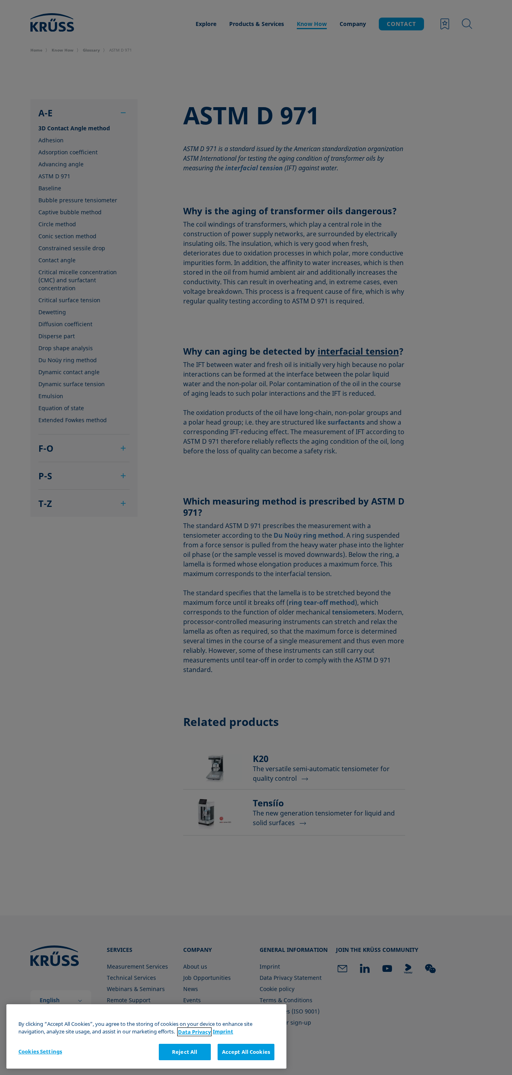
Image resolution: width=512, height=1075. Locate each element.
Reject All (184, 1051)
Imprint (223, 1031)
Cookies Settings (40, 1051)
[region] (146, 1036)
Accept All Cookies (246, 1051)
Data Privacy (194, 1031)
